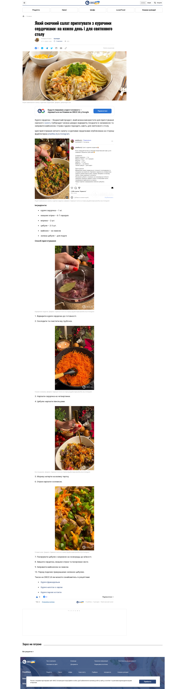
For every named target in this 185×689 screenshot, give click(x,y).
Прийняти (147, 681)
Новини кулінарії (149, 10)
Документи (74, 664)
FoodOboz (89, 602)
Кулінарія (57, 38)
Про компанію (51, 661)
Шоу (24, 684)
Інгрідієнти (107, 672)
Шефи (92, 10)
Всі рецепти (27, 652)
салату (47, 123)
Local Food (120, 10)
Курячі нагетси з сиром (51, 587)
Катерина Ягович (46, 38)
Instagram (64, 134)
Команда (73, 661)
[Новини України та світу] (80, 602)
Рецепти (36, 10)
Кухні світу (82, 672)
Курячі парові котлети (51, 592)
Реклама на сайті (51, 664)
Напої (64, 10)
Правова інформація (101, 661)
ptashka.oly (53, 134)
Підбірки (95, 672)
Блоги (24, 679)
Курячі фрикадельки (50, 582)
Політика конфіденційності (127, 661)
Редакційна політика (48, 602)
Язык (149, 3)
